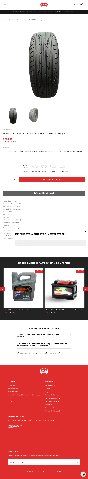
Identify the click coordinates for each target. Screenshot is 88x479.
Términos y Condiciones (53, 408)
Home (5, 20)
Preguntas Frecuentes (52, 401)
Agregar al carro (52, 179)
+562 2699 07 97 (14, 398)
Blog (46, 392)
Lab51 (59, 471)
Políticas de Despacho (52, 395)
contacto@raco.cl (13, 388)
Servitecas (48, 404)
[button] (2, 289)
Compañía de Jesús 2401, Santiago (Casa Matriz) (24, 395)
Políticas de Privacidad (52, 411)
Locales (47, 388)
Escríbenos (11, 385)
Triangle (7, 130)
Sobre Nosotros (50, 385)
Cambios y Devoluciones (53, 398)
